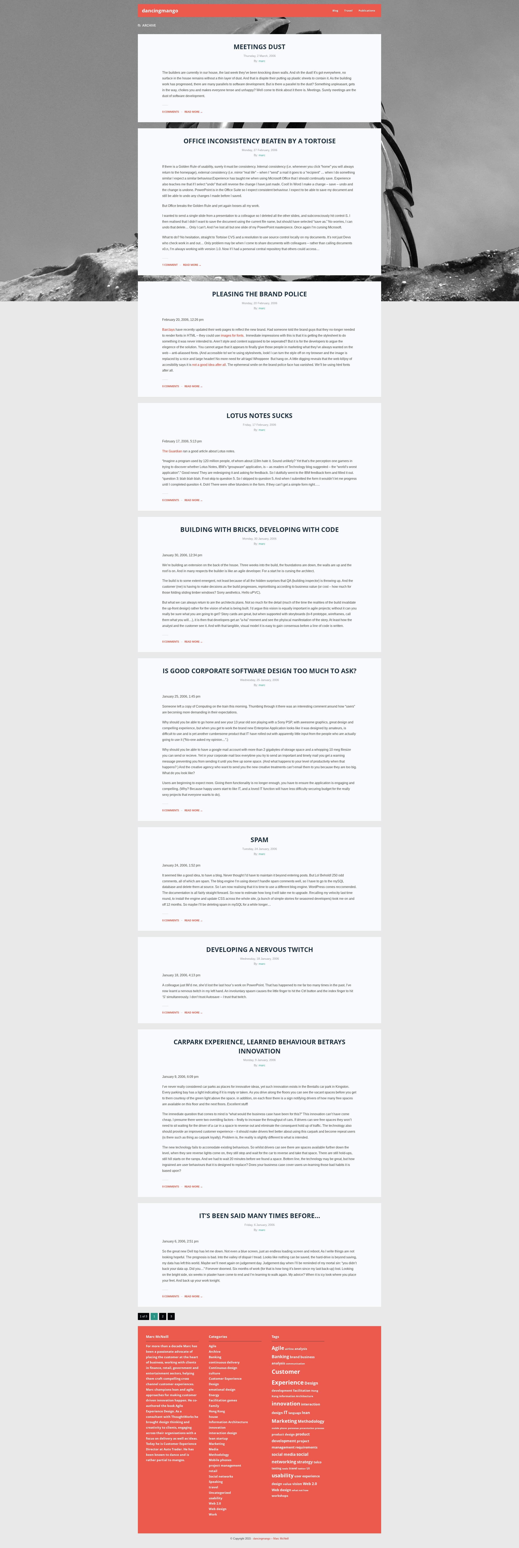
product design (283, 1434)
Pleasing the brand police (259, 294)
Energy (214, 1395)
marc (262, 61)
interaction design (223, 1433)
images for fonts (232, 335)
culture (214, 1373)
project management (225, 1465)
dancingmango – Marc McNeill (271, 1538)
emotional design (222, 1389)
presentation (307, 1428)
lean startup (218, 1438)
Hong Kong (217, 1411)
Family (214, 1406)
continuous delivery (224, 1362)
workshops (280, 1496)
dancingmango (160, 10)
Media (213, 1449)
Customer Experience (225, 1378)
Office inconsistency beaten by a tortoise (259, 140)
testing (276, 1468)
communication (295, 1363)
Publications (367, 10)
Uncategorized (220, 1493)
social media (284, 1454)
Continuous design (223, 1368)
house (213, 1417)
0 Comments (170, 111)
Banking (215, 1357)
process (319, 1428)
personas (293, 1428)
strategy (305, 1462)
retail (213, 1471)
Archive (215, 1351)
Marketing (217, 1444)
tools (285, 1468)
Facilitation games (223, 1400)
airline (289, 1349)
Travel (348, 10)
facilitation (301, 1390)
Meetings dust (259, 46)
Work (213, 1514)
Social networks (221, 1476)
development (282, 1390)
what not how (300, 1490)
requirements (306, 1447)
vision (297, 1484)
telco (318, 1462)
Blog (335, 10)
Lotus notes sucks (259, 415)
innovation (217, 1427)
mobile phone (279, 1428)
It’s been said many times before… (259, 1215)
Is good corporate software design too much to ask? (259, 670)
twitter (302, 1468)
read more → (193, 111)
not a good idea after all (209, 364)
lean (306, 1412)
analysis (301, 1349)
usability (215, 1498)
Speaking (216, 1482)
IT (286, 1412)
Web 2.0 (215, 1503)
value (287, 1484)
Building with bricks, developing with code (259, 529)
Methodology (219, 1455)
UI (308, 1468)
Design (214, 1384)
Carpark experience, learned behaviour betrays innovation (259, 1046)
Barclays (168, 329)
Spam (259, 839)
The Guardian (172, 451)
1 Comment (170, 265)
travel (213, 1487)
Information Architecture (228, 1422)
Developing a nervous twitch (259, 949)
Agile (212, 1346)
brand (295, 1357)
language (294, 1413)
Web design (217, 1509)
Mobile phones (220, 1460)
